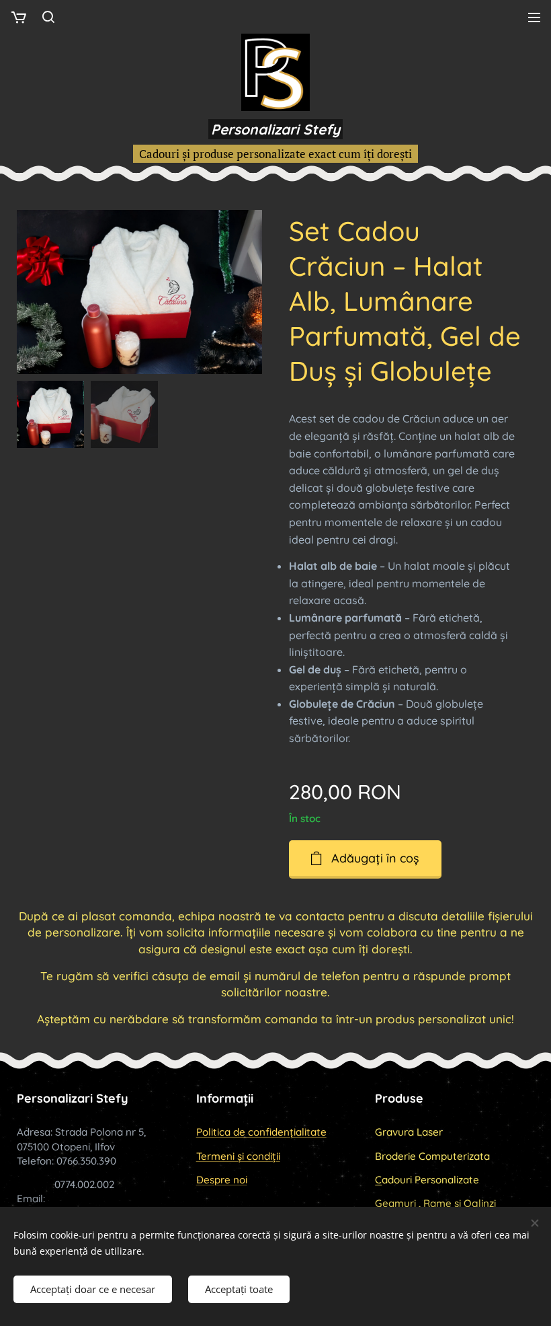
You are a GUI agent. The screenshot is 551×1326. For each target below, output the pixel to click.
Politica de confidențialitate (261, 1132)
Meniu (534, 16)
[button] (48, 17)
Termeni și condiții (238, 1156)
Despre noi (221, 1179)
